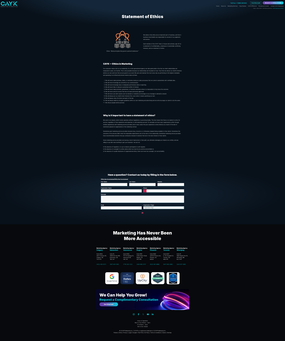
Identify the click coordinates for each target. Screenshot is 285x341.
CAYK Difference (252, 6)
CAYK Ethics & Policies (267, 8)
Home (217, 6)
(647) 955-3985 (168, 264)
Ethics (120, 332)
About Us (223, 6)
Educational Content (264, 6)
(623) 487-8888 (154, 264)
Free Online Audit (256, 3)
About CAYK (259, 8)
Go (142, 212)
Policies (116, 332)
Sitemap (169, 332)
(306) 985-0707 (141, 264)
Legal (129, 332)
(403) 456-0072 (101, 264)
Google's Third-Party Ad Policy (140, 332)
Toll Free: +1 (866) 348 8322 (238, 3)
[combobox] (145, 190)
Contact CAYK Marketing (277, 6)
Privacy (125, 332)
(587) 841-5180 (114, 264)
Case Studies (242, 6)
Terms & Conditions (155, 332)
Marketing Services (233, 6)
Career (164, 332)
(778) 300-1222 (127, 264)
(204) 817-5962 (181, 264)
